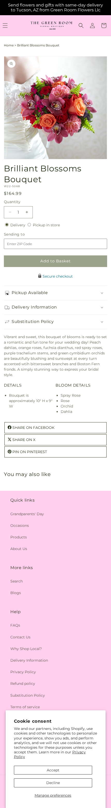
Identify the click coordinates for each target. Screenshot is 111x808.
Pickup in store (46, 225)
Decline (53, 782)
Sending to (22, 234)
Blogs (15, 592)
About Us (18, 548)
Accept (53, 770)
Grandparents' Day (27, 514)
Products (18, 537)
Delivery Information (29, 660)
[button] (81, 25)
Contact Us (20, 637)
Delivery (18, 225)
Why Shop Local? (26, 648)
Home (9, 45)
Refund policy (22, 683)
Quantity (12, 201)
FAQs (15, 625)
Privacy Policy (23, 672)
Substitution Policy (27, 695)
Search (16, 581)
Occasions (19, 525)
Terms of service (25, 707)
